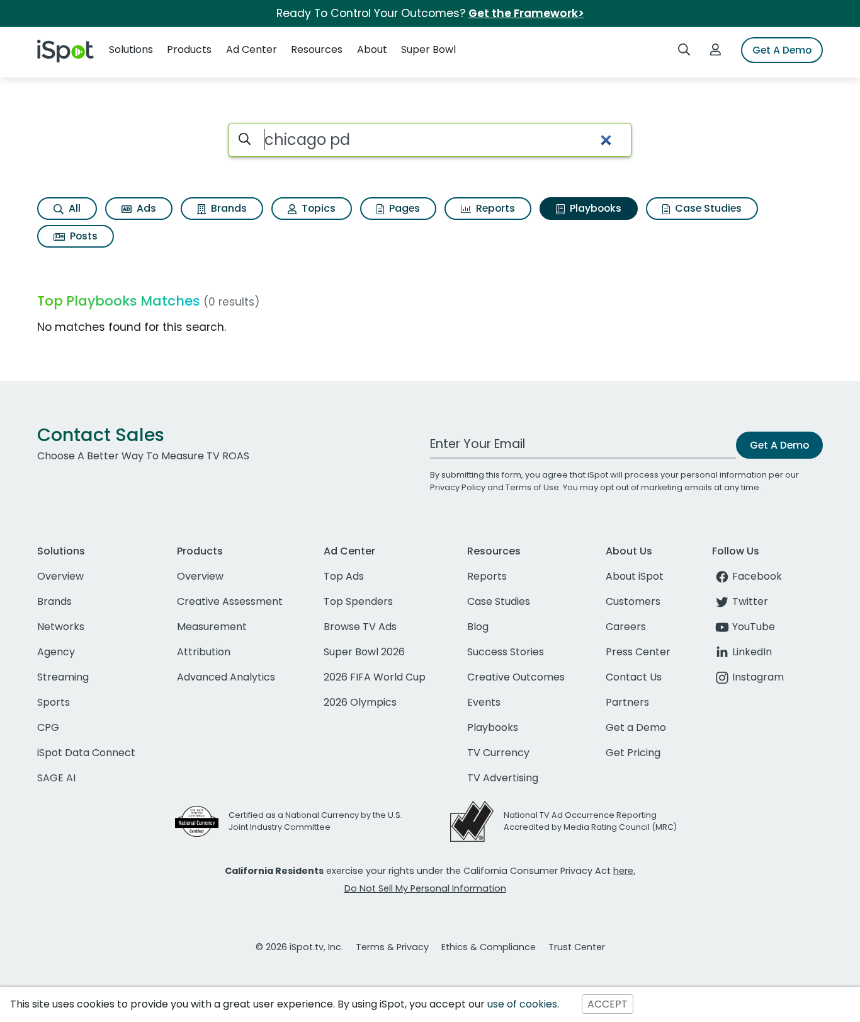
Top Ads (344, 576)
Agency (56, 652)
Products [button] (189, 49)
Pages (403, 208)
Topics (317, 208)
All (73, 208)
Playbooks (594, 208)
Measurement (212, 626)
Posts (82, 236)
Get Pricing (633, 752)
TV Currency (498, 752)
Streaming (63, 677)
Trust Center (576, 947)
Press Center (638, 652)
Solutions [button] (131, 49)
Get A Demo (782, 50)
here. (624, 870)
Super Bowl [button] (428, 49)
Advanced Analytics (226, 677)
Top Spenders (358, 601)
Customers (633, 601)
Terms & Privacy (392, 947)
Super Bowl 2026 (364, 652)
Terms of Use (532, 487)
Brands (227, 208)
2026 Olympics (360, 702)
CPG (48, 727)
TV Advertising (502, 778)
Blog (478, 626)
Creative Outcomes (516, 677)
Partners (627, 702)
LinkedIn (752, 652)
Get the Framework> (526, 13)
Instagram (758, 677)
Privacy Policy (457, 487)
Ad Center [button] (251, 49)
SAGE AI (56, 778)
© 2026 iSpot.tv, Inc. (299, 947)
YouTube (753, 626)
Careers (626, 626)
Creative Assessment (230, 601)
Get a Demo (636, 727)
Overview (60, 576)
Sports (53, 702)
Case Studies (707, 208)
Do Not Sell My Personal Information (425, 888)
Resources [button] (316, 49)
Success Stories (505, 652)
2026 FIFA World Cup (375, 677)
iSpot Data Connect (86, 752)
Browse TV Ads (360, 626)
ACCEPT (607, 1004)
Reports (494, 208)
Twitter (750, 601)
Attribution (203, 652)
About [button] (372, 49)
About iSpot (635, 576)
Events (484, 702)
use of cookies (522, 1004)
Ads (145, 208)
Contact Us (634, 677)
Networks (60, 626)
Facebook (757, 576)
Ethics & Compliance (488, 947)
